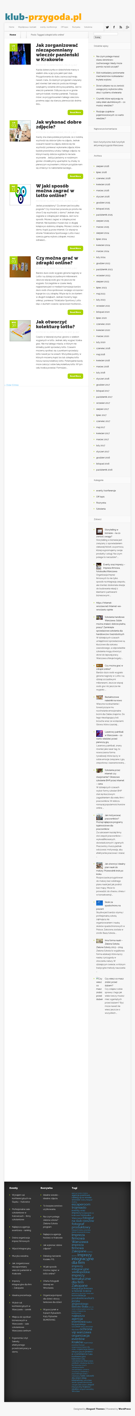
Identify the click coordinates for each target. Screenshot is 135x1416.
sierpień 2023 (102, 281)
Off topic (64, 27)
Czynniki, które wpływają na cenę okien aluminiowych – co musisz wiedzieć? (110, 102)
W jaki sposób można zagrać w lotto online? (55, 190)
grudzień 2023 (103, 263)
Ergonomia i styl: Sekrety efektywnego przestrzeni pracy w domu (21, 1345)
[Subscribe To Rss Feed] (120, 27)
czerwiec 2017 (103, 421)
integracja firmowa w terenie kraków (82, 1289)
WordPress (125, 1409)
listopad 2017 (102, 391)
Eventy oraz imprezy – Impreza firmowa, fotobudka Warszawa (110, 568)
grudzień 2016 (103, 457)
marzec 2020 (102, 336)
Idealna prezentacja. (22, 1295)
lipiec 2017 (101, 415)
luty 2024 (100, 257)
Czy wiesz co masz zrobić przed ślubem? (114, 982)
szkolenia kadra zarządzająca (78, 1368)
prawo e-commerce (82, 1353)
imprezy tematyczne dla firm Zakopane (81, 1280)
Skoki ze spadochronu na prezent (108, 905)
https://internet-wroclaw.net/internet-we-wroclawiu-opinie (108, 606)
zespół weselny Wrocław (83, 1390)
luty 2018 (100, 372)
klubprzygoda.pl (55, 65)
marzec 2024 (102, 251)
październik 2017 (104, 397)
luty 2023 (100, 300)
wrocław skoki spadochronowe (82, 1381)
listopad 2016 (102, 463)
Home (11, 27)
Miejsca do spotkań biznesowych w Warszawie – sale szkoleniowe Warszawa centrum (21, 1324)
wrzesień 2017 (103, 403)
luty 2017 (100, 445)
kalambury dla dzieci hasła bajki (83, 1293)
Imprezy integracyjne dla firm (83, 1259)
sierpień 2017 (102, 409)
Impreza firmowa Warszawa (80, 1238)
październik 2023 (104, 269)
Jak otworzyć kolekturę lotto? (55, 324)
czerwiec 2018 (103, 348)
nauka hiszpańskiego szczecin (82, 1324)
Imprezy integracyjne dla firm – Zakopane (22, 1284)
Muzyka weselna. (20, 1256)
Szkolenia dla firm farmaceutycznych (83, 1364)
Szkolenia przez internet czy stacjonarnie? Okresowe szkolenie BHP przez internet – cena (110, 777)
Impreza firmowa (83, 1232)
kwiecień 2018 (103, 360)
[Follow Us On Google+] (127, 27)
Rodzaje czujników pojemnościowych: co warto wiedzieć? (110, 115)
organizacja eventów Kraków (81, 1339)
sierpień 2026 (102, 166)
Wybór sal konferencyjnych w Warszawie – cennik (21, 1306)
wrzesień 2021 (103, 306)
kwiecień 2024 (103, 245)
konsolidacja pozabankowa (80, 1297)
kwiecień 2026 (103, 184)
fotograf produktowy (81, 1225)
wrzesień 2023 (103, 275)
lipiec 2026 (101, 172)
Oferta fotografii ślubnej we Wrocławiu (51, 1284)
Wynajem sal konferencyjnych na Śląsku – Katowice (21, 1198)
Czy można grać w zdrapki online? (57, 260)
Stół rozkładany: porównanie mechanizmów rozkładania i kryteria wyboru (110, 76)
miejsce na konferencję (79, 1312)
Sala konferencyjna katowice (82, 1356)
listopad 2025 (103, 208)
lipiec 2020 (101, 318)
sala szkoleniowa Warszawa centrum (82, 1361)
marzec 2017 (102, 439)
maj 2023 (100, 293)
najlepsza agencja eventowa (78, 1318)
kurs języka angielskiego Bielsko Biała (83, 1302)
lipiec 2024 (101, 239)
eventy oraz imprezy (78, 1211)
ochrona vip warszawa (82, 1330)
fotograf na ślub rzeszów (83, 1219)
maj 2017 (100, 427)
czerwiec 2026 (103, 178)
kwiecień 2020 (103, 330)
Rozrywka (76, 27)
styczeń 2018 (102, 378)
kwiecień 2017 (103, 433)
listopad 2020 (103, 312)
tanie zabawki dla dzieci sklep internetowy (83, 1378)
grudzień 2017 (103, 385)
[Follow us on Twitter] (107, 27)
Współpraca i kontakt (27, 27)
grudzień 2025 (103, 202)
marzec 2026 (102, 190)
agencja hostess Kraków (80, 1193)
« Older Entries (11, 385)
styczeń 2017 (102, 451)
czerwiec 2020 (103, 324)
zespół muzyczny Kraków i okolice (83, 1386)
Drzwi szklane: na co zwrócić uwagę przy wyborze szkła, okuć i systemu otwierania (110, 89)
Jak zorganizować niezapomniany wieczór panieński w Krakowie (57, 52)
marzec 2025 (102, 227)
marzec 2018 (102, 366)
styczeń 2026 (103, 196)
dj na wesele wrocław (81, 1198)
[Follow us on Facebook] (114, 27)
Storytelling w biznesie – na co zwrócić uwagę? (108, 533)
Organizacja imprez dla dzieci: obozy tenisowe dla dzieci (52, 1298)
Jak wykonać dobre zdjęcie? (59, 124)
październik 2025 (104, 215)
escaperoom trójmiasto (81, 1206)
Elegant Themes (95, 1409)
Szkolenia (88, 27)
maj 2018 (100, 354)
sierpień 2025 (102, 221)
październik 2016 (104, 470)
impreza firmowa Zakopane (79, 1248)
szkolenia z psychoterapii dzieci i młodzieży (80, 1374)
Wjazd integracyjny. (21, 1248)
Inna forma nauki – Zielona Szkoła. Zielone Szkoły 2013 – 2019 (109, 944)
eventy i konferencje (48, 27)
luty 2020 (100, 342)
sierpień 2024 (102, 233)
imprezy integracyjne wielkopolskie (81, 1269)
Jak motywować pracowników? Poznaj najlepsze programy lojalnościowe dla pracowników (109, 822)
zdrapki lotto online (79, 1385)
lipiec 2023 (101, 287)
